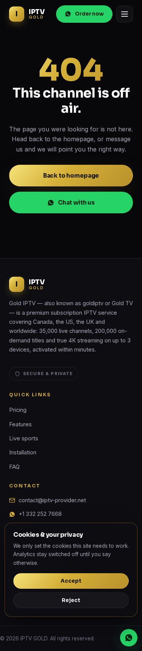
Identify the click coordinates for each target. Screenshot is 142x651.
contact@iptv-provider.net (52, 500)
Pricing (18, 410)
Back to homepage (71, 175)
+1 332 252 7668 (40, 514)
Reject (71, 600)
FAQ (14, 466)
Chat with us (76, 202)
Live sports (23, 438)
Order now (89, 14)
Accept (71, 581)
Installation (22, 452)
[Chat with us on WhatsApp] (128, 637)
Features (20, 424)
